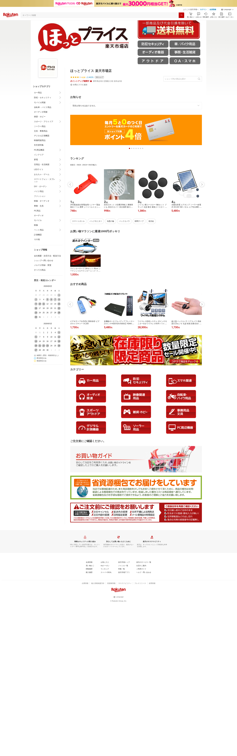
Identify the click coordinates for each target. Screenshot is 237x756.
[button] (227, 9)
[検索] (181, 15)
